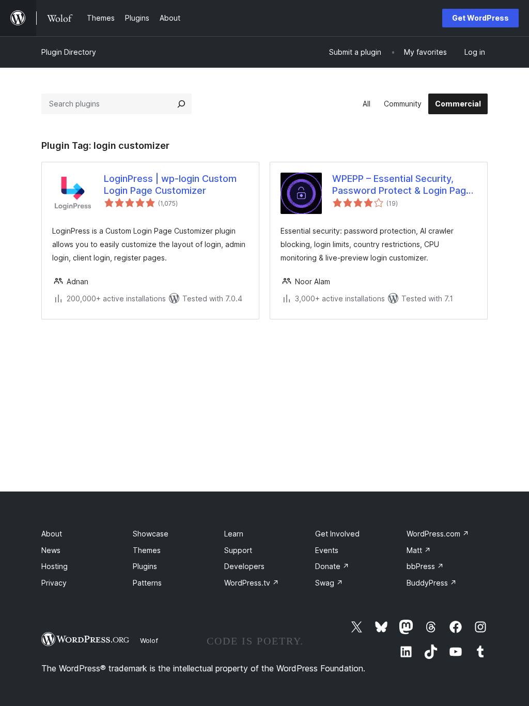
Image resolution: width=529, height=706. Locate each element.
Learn (233, 533)
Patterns (147, 582)
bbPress (425, 566)
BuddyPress (432, 582)
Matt (419, 550)
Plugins (145, 566)
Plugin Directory (68, 52)
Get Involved (337, 533)
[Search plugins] (181, 104)
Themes (147, 550)
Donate (332, 566)
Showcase (150, 533)
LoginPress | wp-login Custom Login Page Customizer (170, 184)
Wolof (149, 640)
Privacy (54, 582)
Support (238, 550)
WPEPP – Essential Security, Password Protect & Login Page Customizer (402, 185)
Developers (244, 566)
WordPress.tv (251, 582)
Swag (329, 582)
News (50, 550)
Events (326, 550)
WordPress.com (438, 533)
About (51, 533)
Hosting (54, 566)
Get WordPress (480, 17)
